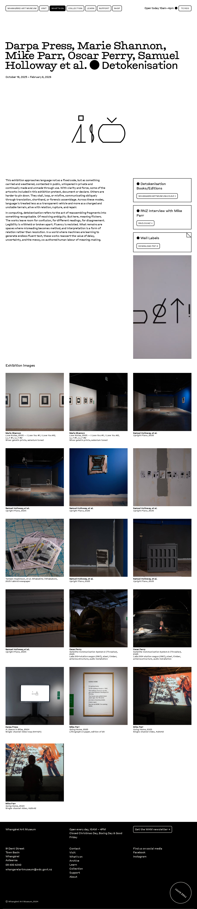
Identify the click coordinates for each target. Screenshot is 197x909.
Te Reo (185, 8)
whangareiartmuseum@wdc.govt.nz (29, 869)
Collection (75, 8)
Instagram (139, 856)
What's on (75, 857)
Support (104, 8)
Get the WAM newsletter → (152, 829)
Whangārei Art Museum (21, 8)
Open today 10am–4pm (159, 9)
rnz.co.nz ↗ (145, 223)
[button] (35, 408)
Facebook (139, 852)
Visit (44, 8)
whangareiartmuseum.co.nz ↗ (157, 196)
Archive (74, 861)
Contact (74, 849)
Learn (90, 8)
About (73, 877)
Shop (117, 8)
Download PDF (147, 246)
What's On (57, 8)
